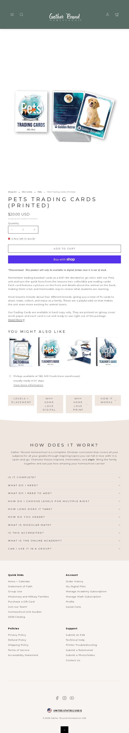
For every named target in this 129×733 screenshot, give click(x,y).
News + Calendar (19, 581)
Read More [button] (15, 320)
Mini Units (27, 192)
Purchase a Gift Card (21, 601)
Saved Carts (73, 606)
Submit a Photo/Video (80, 655)
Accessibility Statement (23, 655)
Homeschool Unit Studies (24, 611)
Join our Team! (17, 606)
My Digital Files (75, 586)
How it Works (107, 400)
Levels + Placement (21, 400)
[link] (107, 15)
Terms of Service (18, 650)
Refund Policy (17, 639)
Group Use (15, 591)
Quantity (13, 223)
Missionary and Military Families (28, 596)
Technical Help (75, 639)
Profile (70, 601)
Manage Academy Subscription (86, 591)
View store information (28, 385)
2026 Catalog (16, 616)
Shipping (12, 219)
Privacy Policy (17, 634)
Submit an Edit (75, 634)
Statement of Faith (20, 586)
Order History (74, 581)
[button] (12, 15)
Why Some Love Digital (49, 404)
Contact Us (73, 660)
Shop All (12, 192)
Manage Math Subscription (83, 596)
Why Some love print (78, 404)
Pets (40, 192)
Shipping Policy (18, 644)
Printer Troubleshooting (81, 644)
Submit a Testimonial (79, 650)
